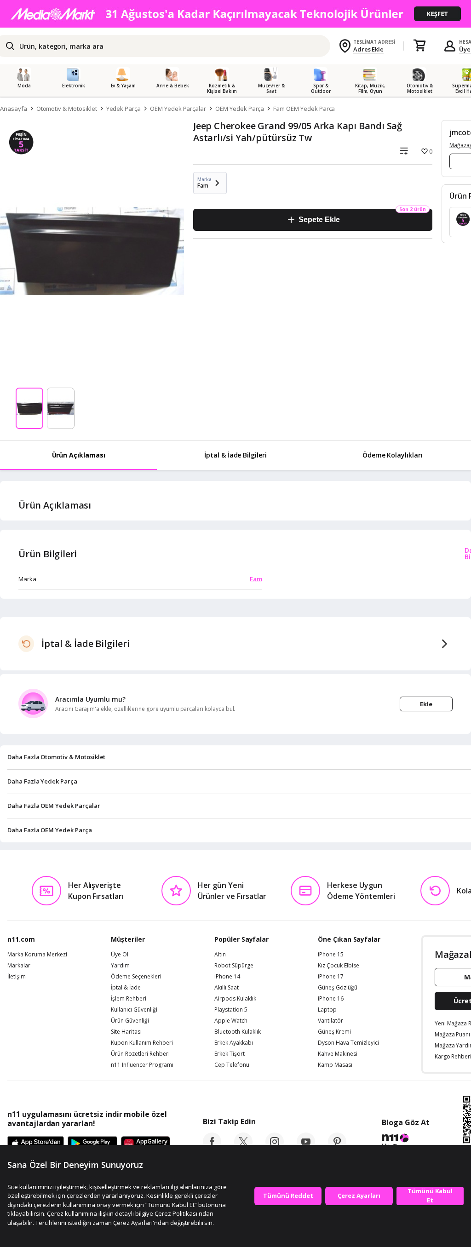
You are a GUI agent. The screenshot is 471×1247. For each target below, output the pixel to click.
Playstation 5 (230, 1009)
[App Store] (35, 1144)
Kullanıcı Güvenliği (134, 1009)
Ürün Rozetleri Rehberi (140, 1054)
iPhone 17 (331, 976)
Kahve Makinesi (337, 1054)
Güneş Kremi (334, 1031)
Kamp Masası (335, 1065)
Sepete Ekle (319, 219)
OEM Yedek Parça (239, 108)
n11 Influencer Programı (142, 1065)
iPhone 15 (331, 954)
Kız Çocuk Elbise (338, 965)
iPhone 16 (331, 998)
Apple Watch (230, 1020)
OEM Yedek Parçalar (178, 108)
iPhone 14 (227, 976)
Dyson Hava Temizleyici (348, 1043)
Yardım (120, 965)
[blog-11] (405, 1142)
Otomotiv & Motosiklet (66, 108)
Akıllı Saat (226, 987)
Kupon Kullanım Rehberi (142, 1043)
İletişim (16, 976)
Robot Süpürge (233, 965)
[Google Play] (92, 1144)
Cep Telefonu (231, 1065)
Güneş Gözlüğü (337, 987)
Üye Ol (119, 954)
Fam (256, 579)
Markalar (18, 965)
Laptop (327, 1009)
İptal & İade (126, 987)
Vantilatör (330, 1020)
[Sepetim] (419, 46)
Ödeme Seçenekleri (136, 976)
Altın (220, 954)
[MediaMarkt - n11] (235, 14)
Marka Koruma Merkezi (37, 954)
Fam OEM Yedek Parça (304, 108)
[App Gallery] (145, 1144)
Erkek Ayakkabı (233, 1043)
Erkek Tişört (229, 1054)
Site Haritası (126, 1031)
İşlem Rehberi (128, 998)
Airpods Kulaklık (235, 998)
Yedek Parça (123, 108)
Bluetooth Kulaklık (237, 1031)
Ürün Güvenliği (130, 1020)
